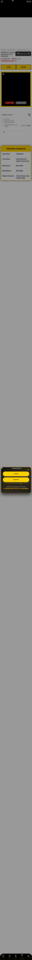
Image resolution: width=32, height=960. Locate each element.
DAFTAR (16, 479)
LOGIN (16, 473)
